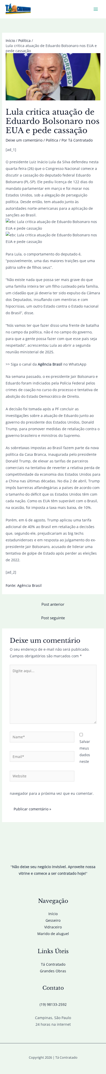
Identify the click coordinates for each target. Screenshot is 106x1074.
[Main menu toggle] (95, 9)
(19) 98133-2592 (53, 1004)
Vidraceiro (53, 927)
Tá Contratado (53, 964)
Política (52, 140)
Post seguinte (53, 617)
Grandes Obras (53, 970)
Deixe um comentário (24, 140)
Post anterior (52, 604)
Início (53, 913)
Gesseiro (53, 920)
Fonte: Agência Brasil (24, 585)
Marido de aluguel (53, 933)
